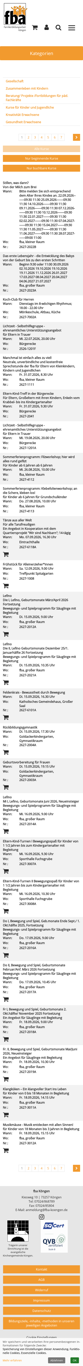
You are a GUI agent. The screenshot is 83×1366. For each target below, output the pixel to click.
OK (75, 1360)
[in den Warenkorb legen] (6, 554)
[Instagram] (41, 1218)
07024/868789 (44, 1201)
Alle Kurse (41, 149)
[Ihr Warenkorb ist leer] (35, 28)
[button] (46, 28)
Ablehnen (56, 1360)
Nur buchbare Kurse (41, 168)
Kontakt (41, 1269)
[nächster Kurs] (76, 137)
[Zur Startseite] (41, 17)
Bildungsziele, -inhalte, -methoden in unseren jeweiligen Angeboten (41, 1323)
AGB (41, 1280)
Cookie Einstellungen (41, 1337)
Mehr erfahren (12, 1360)
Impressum (41, 1300)
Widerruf (41, 1290)
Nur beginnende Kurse (41, 158)
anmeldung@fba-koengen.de (47, 1210)
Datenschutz (41, 1311)
